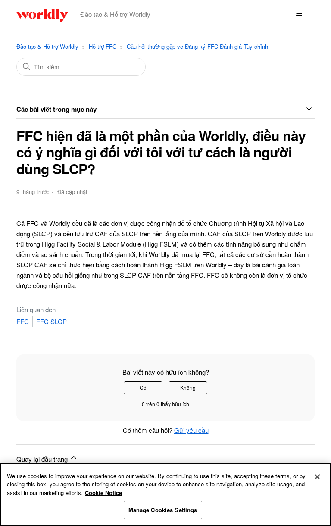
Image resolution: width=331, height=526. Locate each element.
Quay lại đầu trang (42, 458)
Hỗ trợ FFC (102, 46)
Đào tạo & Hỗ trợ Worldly (47, 46)
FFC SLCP (51, 321)
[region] (165, 494)
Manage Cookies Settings (162, 510)
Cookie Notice (103, 492)
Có (143, 387)
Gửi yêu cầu (191, 430)
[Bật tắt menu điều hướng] (299, 15)
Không (188, 387)
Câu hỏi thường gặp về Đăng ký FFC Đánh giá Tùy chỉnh (197, 46)
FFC (22, 321)
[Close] (317, 476)
